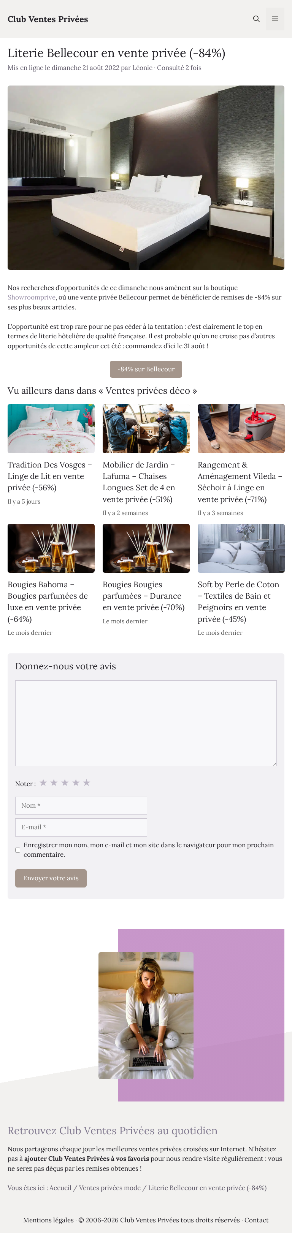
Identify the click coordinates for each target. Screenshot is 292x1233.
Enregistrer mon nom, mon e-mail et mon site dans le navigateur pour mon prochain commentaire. (149, 850)
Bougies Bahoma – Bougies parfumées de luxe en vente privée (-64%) (48, 601)
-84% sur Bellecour (146, 369)
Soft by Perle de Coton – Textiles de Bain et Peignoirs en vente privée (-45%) (238, 601)
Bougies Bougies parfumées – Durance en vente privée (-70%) (143, 596)
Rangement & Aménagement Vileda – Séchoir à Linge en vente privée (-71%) (240, 481)
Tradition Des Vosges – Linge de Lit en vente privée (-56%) (50, 476)
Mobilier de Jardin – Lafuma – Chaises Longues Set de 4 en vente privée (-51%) (139, 481)
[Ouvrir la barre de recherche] (256, 19)
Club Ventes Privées (48, 19)
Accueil (60, 1188)
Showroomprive (32, 297)
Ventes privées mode (110, 1188)
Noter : (25, 784)
